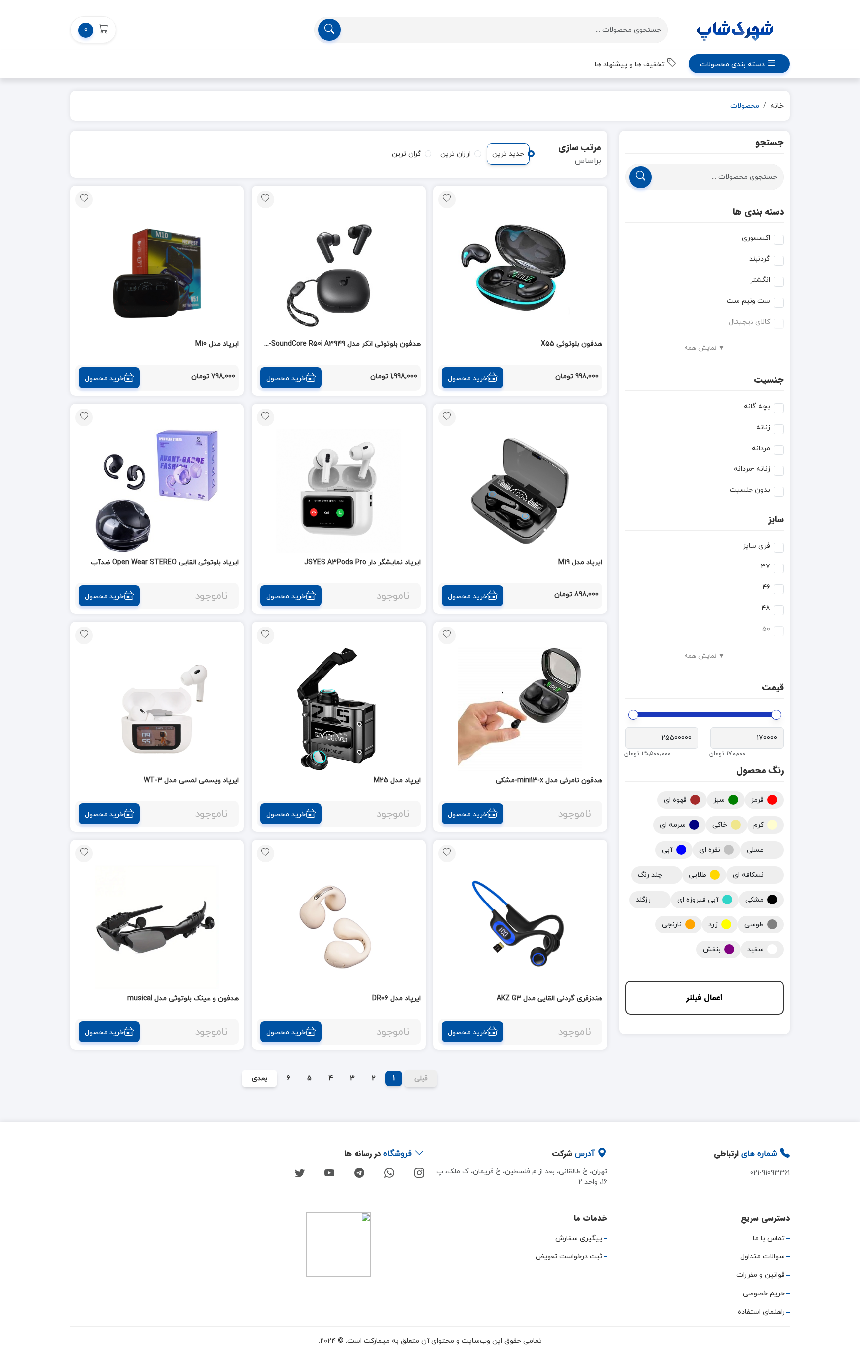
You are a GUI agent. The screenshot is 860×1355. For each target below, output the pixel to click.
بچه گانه (757, 406)
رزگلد (643, 899)
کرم (758, 825)
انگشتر (760, 280)
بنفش (712, 949)
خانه (777, 106)
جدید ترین (508, 154)
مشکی (754, 899)
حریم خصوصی (764, 1293)
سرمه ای (673, 825)
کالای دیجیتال (749, 322)
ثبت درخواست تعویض (569, 1256)
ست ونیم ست (748, 301)
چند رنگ (650, 875)
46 (766, 587)
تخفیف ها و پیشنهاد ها (631, 64)
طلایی (697, 875)
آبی (667, 850)
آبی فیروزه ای (698, 899)
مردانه (761, 448)
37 (765, 566)
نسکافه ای (748, 875)
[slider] (776, 715)
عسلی (755, 850)
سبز (719, 800)
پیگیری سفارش (578, 1238)
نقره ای (709, 850)
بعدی (259, 1078)
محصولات (744, 106)
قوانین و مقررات (760, 1275)
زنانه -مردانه (752, 469)
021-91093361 (770, 1173)
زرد (713, 924)
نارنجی (672, 924)
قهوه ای (675, 800)
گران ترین (406, 154)
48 (765, 608)
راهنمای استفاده (761, 1312)
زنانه (763, 427)
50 (766, 629)
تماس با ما (769, 1238)
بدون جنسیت (750, 490)
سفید (755, 949)
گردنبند (759, 259)
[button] (93, 29)
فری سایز (756, 546)
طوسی (754, 924)
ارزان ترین (455, 154)
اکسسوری (756, 238)
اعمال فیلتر (704, 997)
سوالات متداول (762, 1256)
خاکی (719, 825)
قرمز (757, 800)
